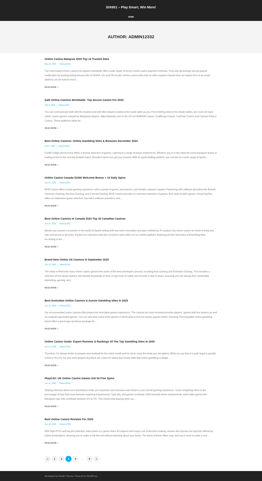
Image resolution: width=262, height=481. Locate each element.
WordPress (92, 476)
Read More (51, 87)
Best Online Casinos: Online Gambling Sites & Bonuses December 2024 (91, 140)
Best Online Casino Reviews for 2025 (69, 419)
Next (96, 459)
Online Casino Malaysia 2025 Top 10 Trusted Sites (77, 59)
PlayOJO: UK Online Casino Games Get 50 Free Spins (79, 378)
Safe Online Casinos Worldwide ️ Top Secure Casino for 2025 (84, 100)
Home (131, 17)
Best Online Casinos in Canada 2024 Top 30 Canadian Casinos (85, 218)
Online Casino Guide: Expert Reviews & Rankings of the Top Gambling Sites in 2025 (100, 341)
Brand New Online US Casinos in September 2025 (77, 259)
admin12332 (65, 64)
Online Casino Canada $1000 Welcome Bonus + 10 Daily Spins (85, 177)
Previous (48, 459)
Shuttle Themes (66, 476)
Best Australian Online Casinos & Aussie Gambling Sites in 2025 (86, 300)
